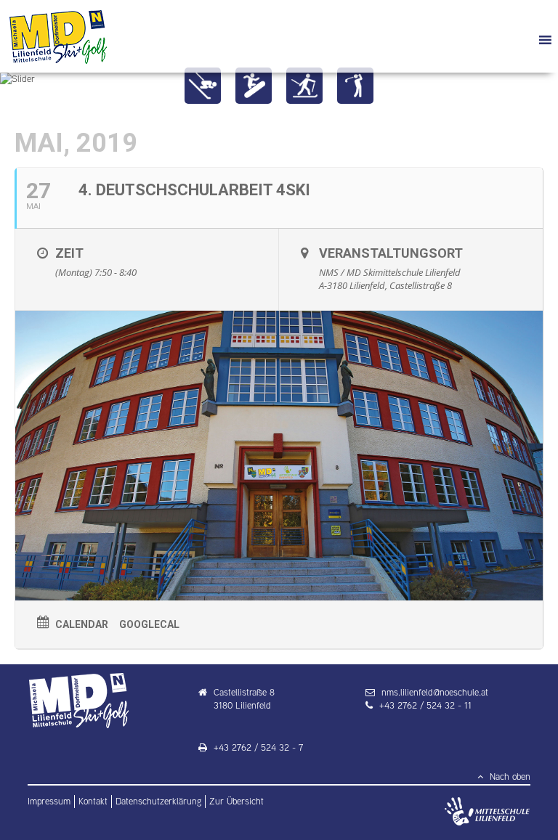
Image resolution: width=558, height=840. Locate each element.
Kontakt (93, 801)
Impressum (49, 801)
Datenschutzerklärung (158, 801)
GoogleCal (149, 624)
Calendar (81, 624)
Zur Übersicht (236, 801)
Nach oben (508, 776)
